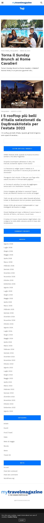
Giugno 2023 (8, 375)
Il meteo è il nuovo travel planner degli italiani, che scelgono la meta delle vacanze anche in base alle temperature (22, 221)
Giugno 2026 (8, 251)
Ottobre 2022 (8, 404)
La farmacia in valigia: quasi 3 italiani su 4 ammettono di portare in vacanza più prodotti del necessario (22, 170)
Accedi (6, 467)
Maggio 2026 (8, 255)
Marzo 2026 (8, 262)
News (16, 50)
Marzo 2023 (8, 386)
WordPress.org (9, 478)
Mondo (6, 446)
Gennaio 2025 (9, 313)
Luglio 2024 (8, 331)
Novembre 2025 (9, 276)
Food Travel (5, 50)
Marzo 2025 (8, 306)
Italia (12, 50)
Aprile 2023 (8, 382)
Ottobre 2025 (8, 280)
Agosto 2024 (8, 327)
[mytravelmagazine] (22, 2)
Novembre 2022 (9, 400)
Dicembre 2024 (9, 316)
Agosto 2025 (8, 287)
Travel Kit (7, 455)
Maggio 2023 (8, 378)
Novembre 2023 (9, 360)
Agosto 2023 (8, 367)
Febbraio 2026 (9, 266)
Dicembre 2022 (9, 396)
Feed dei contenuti (10, 471)
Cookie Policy (12, 517)
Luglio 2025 (8, 291)
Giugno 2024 (8, 335)
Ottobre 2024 (8, 324)
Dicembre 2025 (9, 273)
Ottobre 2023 (8, 364)
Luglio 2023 (8, 371)
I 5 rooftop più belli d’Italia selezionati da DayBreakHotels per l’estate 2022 (21, 121)
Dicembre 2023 (9, 356)
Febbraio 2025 (9, 309)
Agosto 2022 (8, 411)
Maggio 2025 (8, 298)
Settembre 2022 (9, 407)
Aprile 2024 (8, 342)
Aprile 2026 (8, 258)
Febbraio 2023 (9, 389)
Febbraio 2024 (9, 349)
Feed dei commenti (11, 475)
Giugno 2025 (8, 295)
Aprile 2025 (8, 302)
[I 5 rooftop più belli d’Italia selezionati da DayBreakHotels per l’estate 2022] (22, 94)
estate (6, 423)
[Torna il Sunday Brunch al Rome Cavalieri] (22, 34)
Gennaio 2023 (9, 393)
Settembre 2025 (9, 284)
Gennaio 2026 (9, 269)
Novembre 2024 (9, 320)
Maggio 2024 (8, 338)
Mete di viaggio (9, 441)
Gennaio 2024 (9, 353)
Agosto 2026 (8, 244)
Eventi (6, 428)
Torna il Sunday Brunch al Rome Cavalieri (15, 59)
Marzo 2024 (8, 346)
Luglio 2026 (8, 247)
